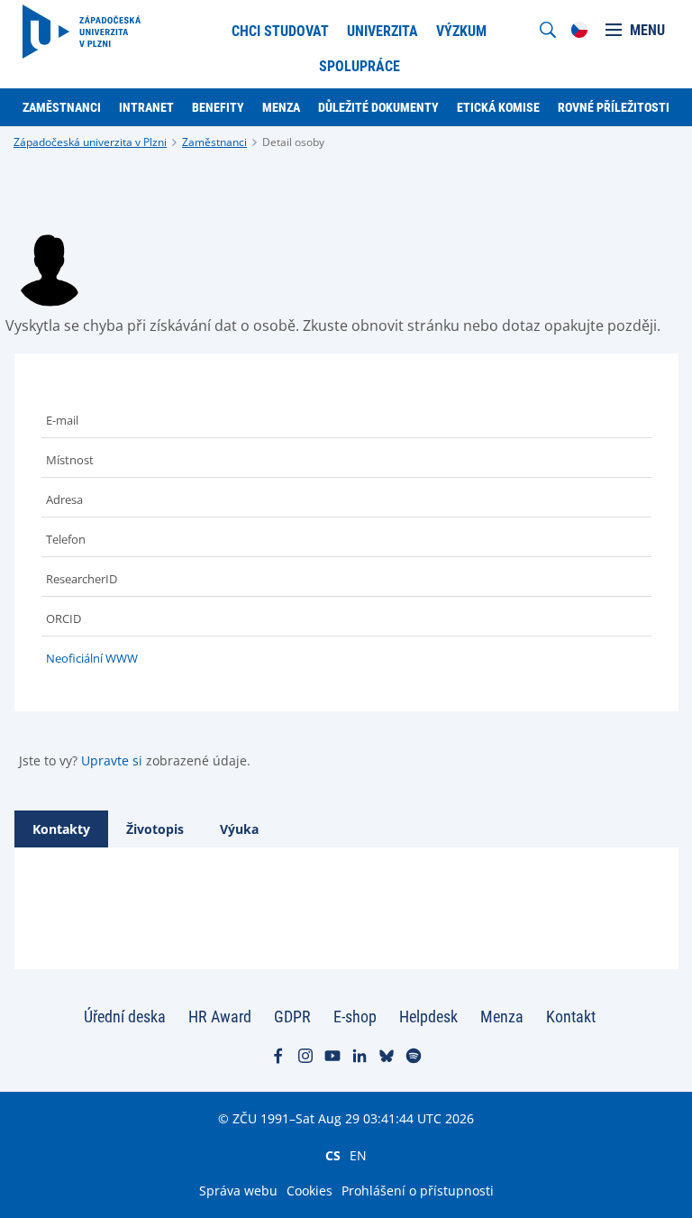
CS (333, 1155)
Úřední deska (125, 1016)
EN (358, 1155)
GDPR (292, 1016)
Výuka (239, 829)
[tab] (61, 828)
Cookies (309, 1190)
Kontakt (571, 1016)
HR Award (219, 1016)
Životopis (155, 829)
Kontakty (61, 829)
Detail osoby (293, 142)
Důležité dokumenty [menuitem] (378, 107)
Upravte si (111, 760)
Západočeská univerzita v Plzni (90, 142)
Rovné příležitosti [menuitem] (613, 107)
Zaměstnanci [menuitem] (62, 107)
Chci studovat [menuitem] (280, 31)
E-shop (355, 1016)
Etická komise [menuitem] (498, 107)
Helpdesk (428, 1016)
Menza (502, 1016)
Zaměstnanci (214, 142)
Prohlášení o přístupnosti (417, 1190)
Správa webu (238, 1190)
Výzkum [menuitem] (461, 31)
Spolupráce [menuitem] (359, 66)
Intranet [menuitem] (146, 107)
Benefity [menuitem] (218, 107)
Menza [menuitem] (281, 107)
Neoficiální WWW (92, 658)
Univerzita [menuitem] (382, 31)
